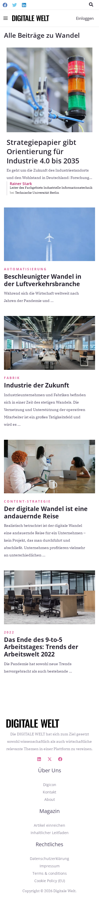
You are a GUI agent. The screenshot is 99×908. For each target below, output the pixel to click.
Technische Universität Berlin (37, 193)
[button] (91, 4)
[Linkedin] (24, 5)
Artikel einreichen (49, 825)
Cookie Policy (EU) (49, 880)
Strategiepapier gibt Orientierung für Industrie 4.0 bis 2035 (43, 151)
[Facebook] (5, 5)
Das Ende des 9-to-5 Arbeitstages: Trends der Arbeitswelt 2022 (41, 646)
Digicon (49, 784)
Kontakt (49, 791)
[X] (50, 759)
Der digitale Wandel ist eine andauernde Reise (46, 512)
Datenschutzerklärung (49, 858)
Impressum (50, 865)
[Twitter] (14, 5)
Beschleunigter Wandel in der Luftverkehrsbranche (42, 280)
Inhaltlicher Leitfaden (50, 832)
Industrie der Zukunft (36, 385)
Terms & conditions (49, 873)
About (49, 799)
